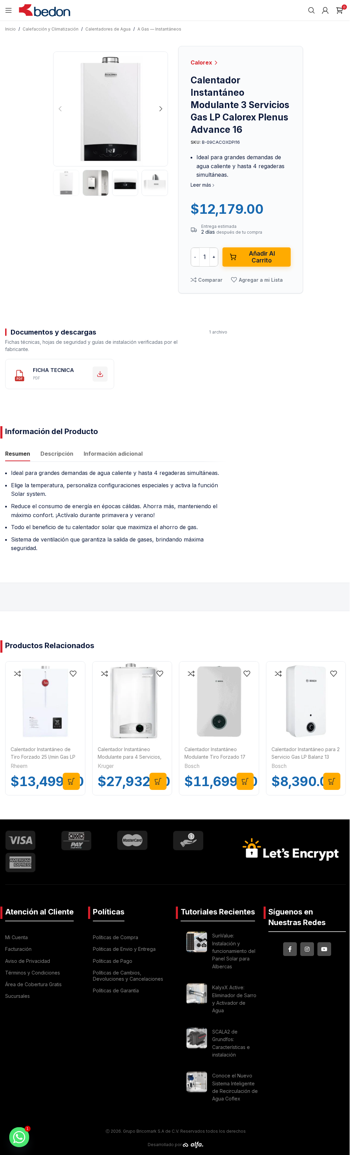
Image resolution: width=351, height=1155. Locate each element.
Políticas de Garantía (116, 990)
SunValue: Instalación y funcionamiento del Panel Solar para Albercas (233, 951)
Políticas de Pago (112, 961)
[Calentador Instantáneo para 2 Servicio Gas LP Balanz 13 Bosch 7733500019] (306, 701)
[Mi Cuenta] (325, 10)
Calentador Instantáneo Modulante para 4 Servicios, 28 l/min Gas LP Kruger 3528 (129, 757)
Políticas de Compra (115, 937)
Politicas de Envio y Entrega (124, 949)
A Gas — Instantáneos (159, 29)
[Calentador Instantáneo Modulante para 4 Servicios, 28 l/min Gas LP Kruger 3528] (132, 701)
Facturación (18, 949)
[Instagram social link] (307, 949)
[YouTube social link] (324, 949)
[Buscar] (311, 10)
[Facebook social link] (290, 949)
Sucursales (17, 996)
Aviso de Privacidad (27, 961)
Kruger (106, 766)
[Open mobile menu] (8, 10)
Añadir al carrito (262, 257)
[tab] (17, 454)
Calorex (202, 62)
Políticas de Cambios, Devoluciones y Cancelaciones (128, 976)
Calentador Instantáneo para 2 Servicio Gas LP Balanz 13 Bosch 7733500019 (305, 757)
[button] (60, 109)
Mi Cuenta (16, 937)
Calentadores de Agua (108, 29)
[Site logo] (44, 9)
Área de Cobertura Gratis (33, 984)
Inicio (10, 29)
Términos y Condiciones (32, 973)
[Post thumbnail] (196, 952)
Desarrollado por (165, 1144)
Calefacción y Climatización (50, 29)
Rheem (19, 766)
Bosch (191, 766)
